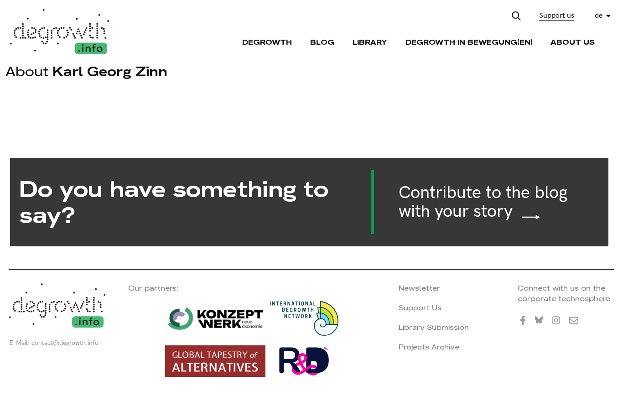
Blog (322, 42)
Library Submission (434, 327)
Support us (556, 15)
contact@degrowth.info (65, 343)
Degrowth (267, 42)
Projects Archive (429, 347)
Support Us (420, 308)
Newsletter (419, 288)
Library (370, 42)
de (598, 15)
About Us (572, 42)
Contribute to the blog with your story (483, 202)
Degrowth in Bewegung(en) (468, 42)
